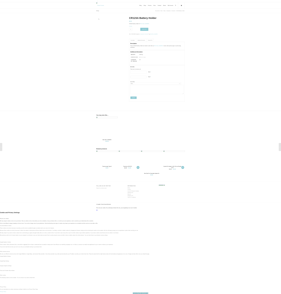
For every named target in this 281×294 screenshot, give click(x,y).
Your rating (132, 81)
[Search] (175, 5)
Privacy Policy (3, 291)
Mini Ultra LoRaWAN (144, 23)
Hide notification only (143, 293)
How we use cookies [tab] (4, 218)
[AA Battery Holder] (280, 147)
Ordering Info (130, 192)
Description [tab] (133, 40)
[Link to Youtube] (99, 1)
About (129, 187)
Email (149, 76)
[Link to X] (97, 1)
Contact (129, 189)
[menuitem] (141, 5)
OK (97, 210)
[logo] (100, 5)
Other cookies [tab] (3, 275)
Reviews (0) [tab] (150, 40)
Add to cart (144, 29)
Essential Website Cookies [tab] (5, 225)
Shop (97, 10)
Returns (129, 194)
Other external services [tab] (5, 251)
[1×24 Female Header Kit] (1, 147)
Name (149, 71)
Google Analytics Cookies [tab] (5, 242)
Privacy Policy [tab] (3, 286)
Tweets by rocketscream (101, 188)
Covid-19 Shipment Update (133, 191)
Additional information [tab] (141, 40)
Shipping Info (130, 195)
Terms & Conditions (132, 197)
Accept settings (136, 293)
